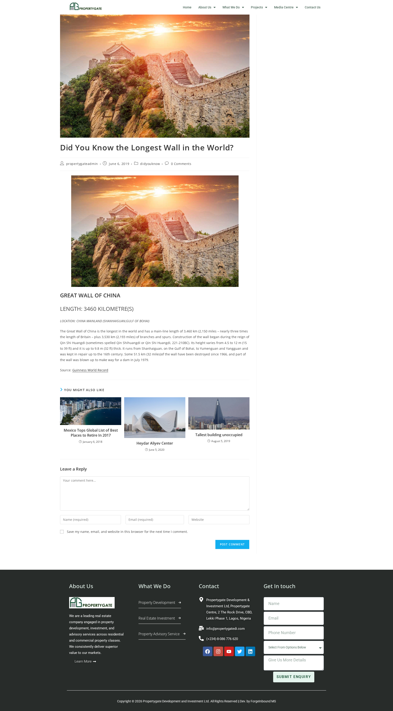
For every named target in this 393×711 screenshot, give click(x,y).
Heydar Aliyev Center (154, 443)
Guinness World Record (90, 370)
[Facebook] (207, 651)
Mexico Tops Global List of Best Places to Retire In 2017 (91, 433)
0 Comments (181, 164)
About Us (204, 7)
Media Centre (284, 7)
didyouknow (150, 164)
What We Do (231, 7)
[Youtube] (229, 651)
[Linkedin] (250, 651)
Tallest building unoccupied (218, 434)
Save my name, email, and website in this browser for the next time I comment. (127, 531)
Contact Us (312, 7)
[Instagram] (218, 651)
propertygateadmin (82, 164)
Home (187, 7)
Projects (257, 7)
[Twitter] (239, 651)
